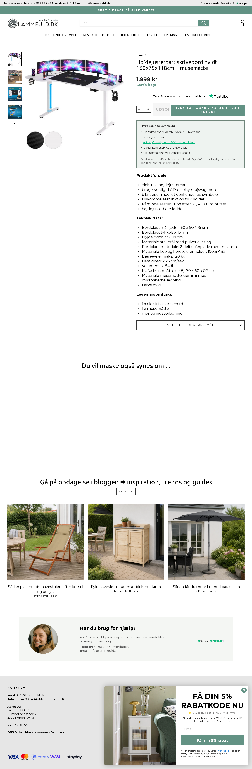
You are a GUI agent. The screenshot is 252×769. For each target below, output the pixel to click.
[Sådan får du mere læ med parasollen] (206, 542)
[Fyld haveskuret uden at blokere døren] (126, 542)
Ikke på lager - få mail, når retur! (208, 110)
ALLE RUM (98, 34)
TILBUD (46, 34)
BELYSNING (169, 34)
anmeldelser (198, 96)
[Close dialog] (244, 690)
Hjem (140, 55)
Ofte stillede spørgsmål (190, 325)
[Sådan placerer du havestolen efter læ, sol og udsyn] (45, 542)
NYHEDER (59, 34)
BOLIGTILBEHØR (131, 34)
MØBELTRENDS (79, 34)
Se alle (126, 491)
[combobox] (144, 23)
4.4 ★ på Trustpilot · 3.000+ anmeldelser (169, 142)
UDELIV (184, 34)
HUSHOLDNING (201, 34)
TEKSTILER (152, 34)
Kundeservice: (13, 3)
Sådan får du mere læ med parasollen (206, 587)
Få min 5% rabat (212, 740)
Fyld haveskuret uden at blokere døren (126, 587)
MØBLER (112, 34)
